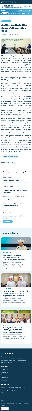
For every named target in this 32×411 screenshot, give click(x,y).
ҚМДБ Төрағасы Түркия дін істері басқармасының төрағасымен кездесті (16, 293)
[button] (16, 46)
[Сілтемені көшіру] (15, 163)
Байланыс (4, 380)
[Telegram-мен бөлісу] (12, 162)
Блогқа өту (7, 221)
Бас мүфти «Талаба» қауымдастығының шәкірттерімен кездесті (14, 329)
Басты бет (3, 18)
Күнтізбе (3, 374)
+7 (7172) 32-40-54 (9, 390)
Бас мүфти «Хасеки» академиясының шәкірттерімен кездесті (14, 257)
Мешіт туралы (5, 377)
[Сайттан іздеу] (29, 6)
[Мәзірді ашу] (25, 6)
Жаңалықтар (11, 18)
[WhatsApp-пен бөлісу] (8, 162)
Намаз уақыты (5, 372)
